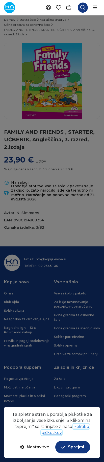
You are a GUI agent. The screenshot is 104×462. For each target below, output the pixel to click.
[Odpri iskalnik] (83, 8)
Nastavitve (38, 447)
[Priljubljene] (59, 8)
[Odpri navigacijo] (95, 8)
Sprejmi (76, 447)
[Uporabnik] (48, 8)
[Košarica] (69, 8)
